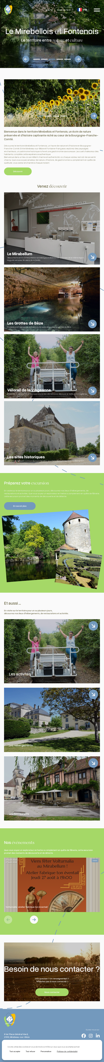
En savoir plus (20, 506)
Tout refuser (30, 1051)
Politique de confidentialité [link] (67, 1051)
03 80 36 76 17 (64, 10)
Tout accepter (14, 1051)
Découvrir (18, 171)
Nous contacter (52, 992)
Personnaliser (46, 1051)
